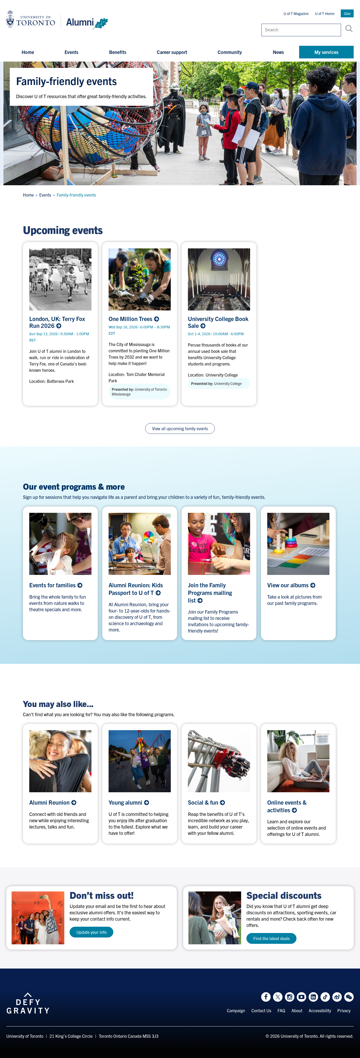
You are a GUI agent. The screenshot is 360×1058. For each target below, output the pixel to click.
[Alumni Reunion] (60, 761)
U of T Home (324, 13)
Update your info (91, 932)
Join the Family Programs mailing (210, 592)
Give (347, 13)
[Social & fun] (219, 761)
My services (326, 52)
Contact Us (261, 1010)
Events (71, 52)
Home (28, 52)
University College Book (218, 322)
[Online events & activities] (298, 761)
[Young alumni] (140, 761)
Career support (172, 52)
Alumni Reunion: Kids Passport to (136, 588)
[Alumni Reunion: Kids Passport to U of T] (140, 544)
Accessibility (320, 1010)
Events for (53, 584)
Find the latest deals (271, 938)
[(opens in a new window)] (219, 544)
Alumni (50, 802)
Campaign (236, 1010)
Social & (204, 802)
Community (230, 52)
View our (288, 584)
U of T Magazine (296, 13)
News (278, 52)
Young (126, 802)
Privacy (344, 1010)
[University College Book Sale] (219, 279)
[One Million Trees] (140, 279)
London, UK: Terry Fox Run (57, 322)
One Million (131, 318)
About (296, 1010)
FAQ (281, 1010)
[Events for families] (60, 544)
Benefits (117, 52)
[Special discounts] (214, 917)
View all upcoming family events (180, 428)
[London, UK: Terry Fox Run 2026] (60, 279)
